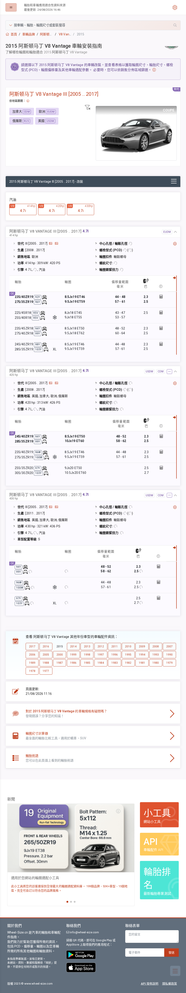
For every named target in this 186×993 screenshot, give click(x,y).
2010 (128, 646)
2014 (73, 646)
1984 (101, 662)
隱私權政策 (169, 983)
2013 (87, 646)
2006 (32, 654)
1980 (155, 662)
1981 (142, 662)
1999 (73, 654)
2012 (101, 646)
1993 (155, 654)
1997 (101, 654)
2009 (142, 646)
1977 (46, 671)
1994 (142, 654)
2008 (155, 646)
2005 (46, 654)
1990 (169, 654)
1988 (46, 662)
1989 (32, 662)
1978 (32, 671)
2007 (169, 646)
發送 (171, 952)
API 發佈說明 (150, 983)
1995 (128, 654)
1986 (73, 662)
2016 (46, 646)
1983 (114, 662)
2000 (59, 654)
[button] (93, 25)
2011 (114, 646)
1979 (169, 662)
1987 (59, 662)
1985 (87, 662)
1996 (114, 654)
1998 (87, 654)
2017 (32, 646)
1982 (128, 662)
